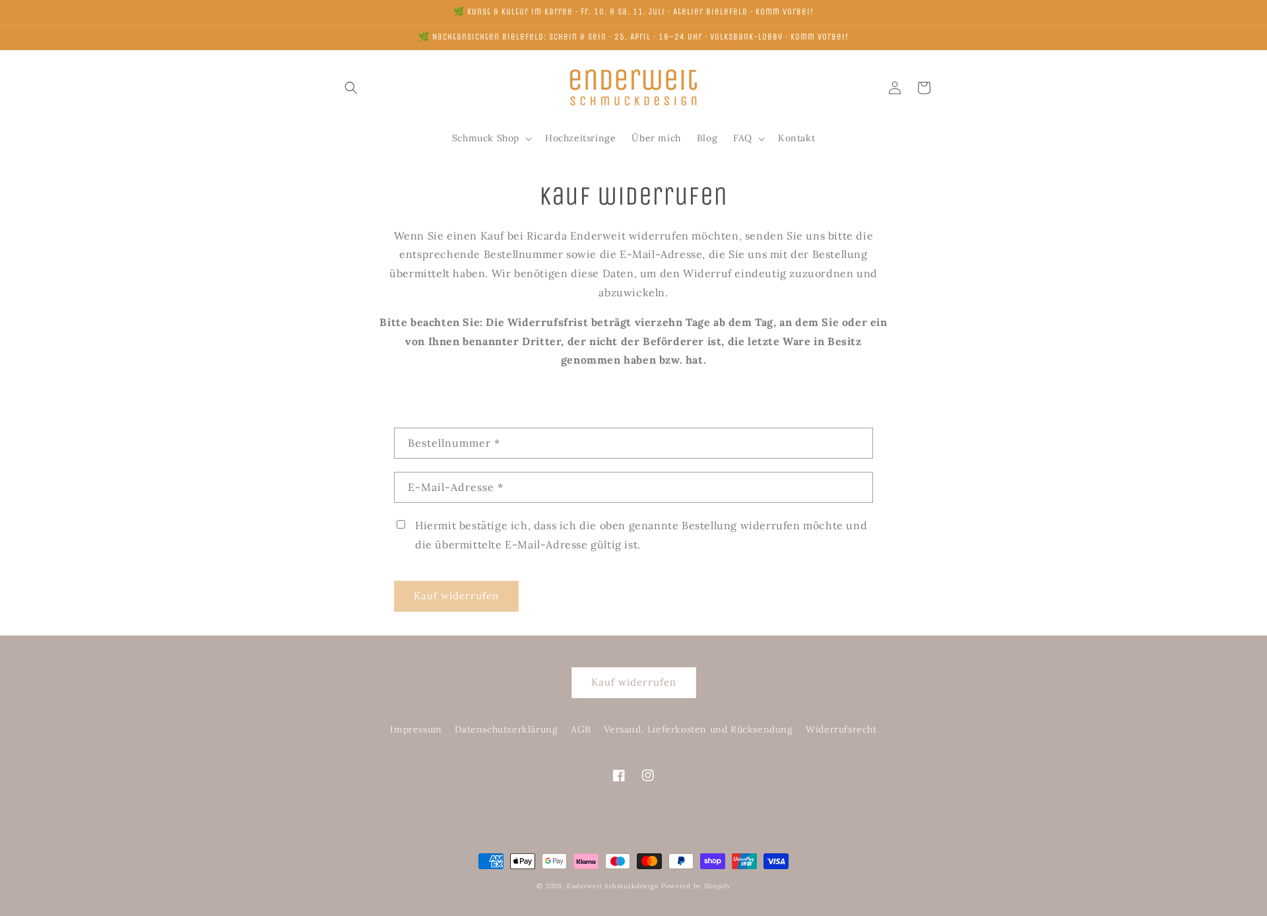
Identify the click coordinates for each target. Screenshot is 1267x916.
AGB (581, 729)
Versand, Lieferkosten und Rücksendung (698, 729)
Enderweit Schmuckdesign (613, 886)
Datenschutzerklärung (506, 729)
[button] (351, 87)
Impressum (415, 729)
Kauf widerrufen (456, 595)
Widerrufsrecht (841, 729)
